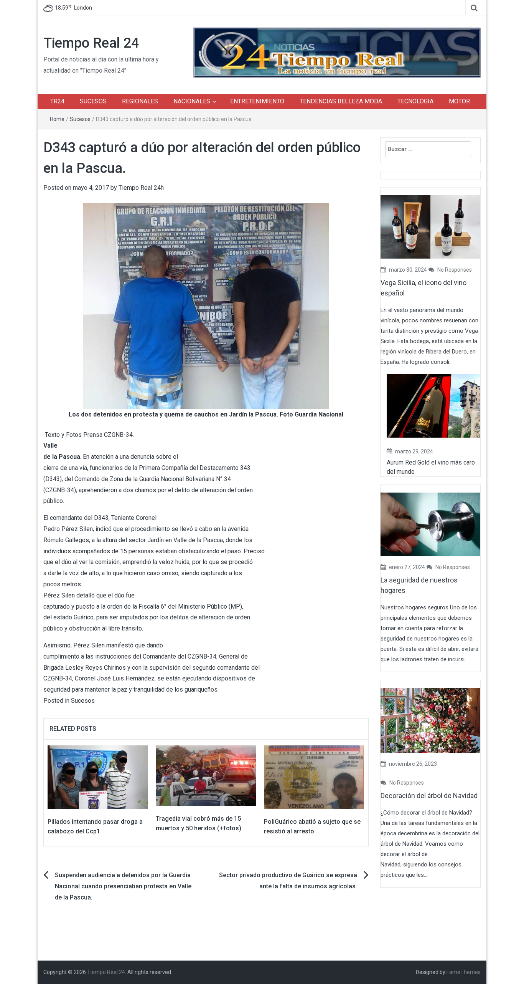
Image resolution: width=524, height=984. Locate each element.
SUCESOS (93, 101)
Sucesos (80, 119)
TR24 (57, 101)
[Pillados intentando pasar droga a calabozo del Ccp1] (98, 776)
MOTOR (459, 101)
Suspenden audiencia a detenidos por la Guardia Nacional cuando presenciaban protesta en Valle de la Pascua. (123, 886)
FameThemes (464, 972)
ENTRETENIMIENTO (257, 101)
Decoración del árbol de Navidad (429, 796)
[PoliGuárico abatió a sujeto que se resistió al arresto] (314, 776)
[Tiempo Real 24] (337, 51)
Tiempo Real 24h (141, 187)
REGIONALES (140, 101)
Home (57, 119)
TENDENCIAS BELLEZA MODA (341, 101)
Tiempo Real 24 (91, 43)
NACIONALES (191, 101)
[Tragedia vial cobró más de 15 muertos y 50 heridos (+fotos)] (206, 775)
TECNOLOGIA (415, 101)
